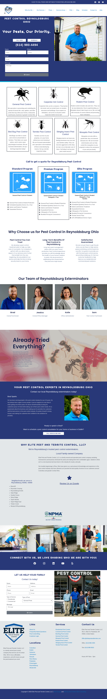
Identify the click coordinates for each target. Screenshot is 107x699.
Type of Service (11, 597)
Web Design (57, 691)
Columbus (33, 648)
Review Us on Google (69, 483)
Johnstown (33, 654)
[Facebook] (95, 2)
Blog (77, 10)
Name (7, 49)
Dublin (31, 650)
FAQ (70, 10)
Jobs (100, 10)
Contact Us (93, 10)
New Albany (33, 659)
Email (6, 56)
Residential (11, 599)
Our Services (40, 10)
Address (32, 583)
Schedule (85, 10)
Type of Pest (26, 597)
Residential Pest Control (63, 629)
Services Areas (60, 10)
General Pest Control (21, 104)
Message (7, 63)
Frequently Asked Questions (38, 631)
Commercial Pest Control (63, 631)
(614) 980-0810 (89, 647)
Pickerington (33, 663)
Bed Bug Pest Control (17, 132)
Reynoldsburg (34, 665)
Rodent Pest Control (85, 102)
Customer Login (34, 636)
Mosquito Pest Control (89, 132)
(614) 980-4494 (27, 45)
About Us (32, 629)
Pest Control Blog (35, 634)
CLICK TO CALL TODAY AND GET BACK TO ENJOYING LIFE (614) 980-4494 (53, 2)
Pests (50, 10)
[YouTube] (103, 2)
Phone (29, 49)
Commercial (11, 601)
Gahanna (32, 652)
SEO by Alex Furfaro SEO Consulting (75, 691)
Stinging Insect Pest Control (64, 642)
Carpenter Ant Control (53, 102)
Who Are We (28, 10)
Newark (32, 656)
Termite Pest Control (42, 132)
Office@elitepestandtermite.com (91, 638)
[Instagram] (99, 2)
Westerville (33, 667)
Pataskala (32, 661)
